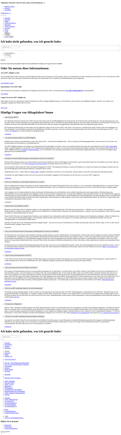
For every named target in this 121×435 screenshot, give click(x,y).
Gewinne (7, 371)
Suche (7, 37)
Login (6, 31)
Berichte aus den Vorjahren (13, 378)
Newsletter (8, 10)
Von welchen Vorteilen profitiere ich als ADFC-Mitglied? (20, 138)
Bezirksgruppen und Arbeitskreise (15, 391)
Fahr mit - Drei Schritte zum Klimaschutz (17, 363)
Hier (115, 149)
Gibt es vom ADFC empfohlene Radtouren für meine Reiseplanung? (23, 288)
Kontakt (7, 394)
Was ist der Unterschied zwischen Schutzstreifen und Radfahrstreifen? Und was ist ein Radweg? (31, 231)
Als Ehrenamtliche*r (11, 403)
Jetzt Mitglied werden (7, 83)
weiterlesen (8, 134)
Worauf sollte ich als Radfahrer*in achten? (16, 206)
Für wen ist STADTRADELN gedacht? (17, 364)
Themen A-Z (8, 356)
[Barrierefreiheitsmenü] (1, 15)
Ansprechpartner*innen (12, 413)
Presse (6, 30)
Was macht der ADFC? (11, 117)
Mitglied (14, 131)
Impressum (8, 425)
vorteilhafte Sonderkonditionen (30, 149)
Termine (7, 346)
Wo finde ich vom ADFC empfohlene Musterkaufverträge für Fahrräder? (24, 316)
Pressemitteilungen (10, 411)
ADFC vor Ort (9, 384)
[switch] (15, 53)
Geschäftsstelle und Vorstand (13, 389)
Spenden (7, 8)
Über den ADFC (10, 383)
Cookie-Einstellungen (11, 428)
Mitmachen (8, 386)
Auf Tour (16, 297)
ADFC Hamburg (10, 26)
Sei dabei (7, 28)
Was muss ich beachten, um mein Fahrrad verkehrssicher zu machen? (24, 182)
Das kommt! (8, 366)
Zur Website (4, 94)
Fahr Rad (7, 20)
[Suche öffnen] (3, 15)
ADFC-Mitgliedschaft (11, 399)
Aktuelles (7, 18)
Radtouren (8, 348)
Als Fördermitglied (10, 404)
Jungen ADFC (35, 172)
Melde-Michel (9, 369)
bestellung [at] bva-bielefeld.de (80, 312)
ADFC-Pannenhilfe (111, 146)
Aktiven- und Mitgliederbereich (14, 418)
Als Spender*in (9, 401)
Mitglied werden (9, 6)
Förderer (7, 368)
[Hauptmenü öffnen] (5, 15)
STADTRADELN (10, 23)
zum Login (4, 108)
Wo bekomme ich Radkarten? (13, 304)
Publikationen (9, 388)
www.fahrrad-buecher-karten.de (109, 312)
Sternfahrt (7, 25)
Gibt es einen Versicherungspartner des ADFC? (18, 255)
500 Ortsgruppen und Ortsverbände (36, 164)
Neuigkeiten (8, 344)
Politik (6, 21)
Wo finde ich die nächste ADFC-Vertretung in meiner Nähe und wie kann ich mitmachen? (29, 158)
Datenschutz (8, 427)
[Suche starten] (3, 49)
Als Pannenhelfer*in (11, 406)
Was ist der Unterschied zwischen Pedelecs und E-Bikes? (21, 267)
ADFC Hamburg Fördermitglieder (15, 393)
